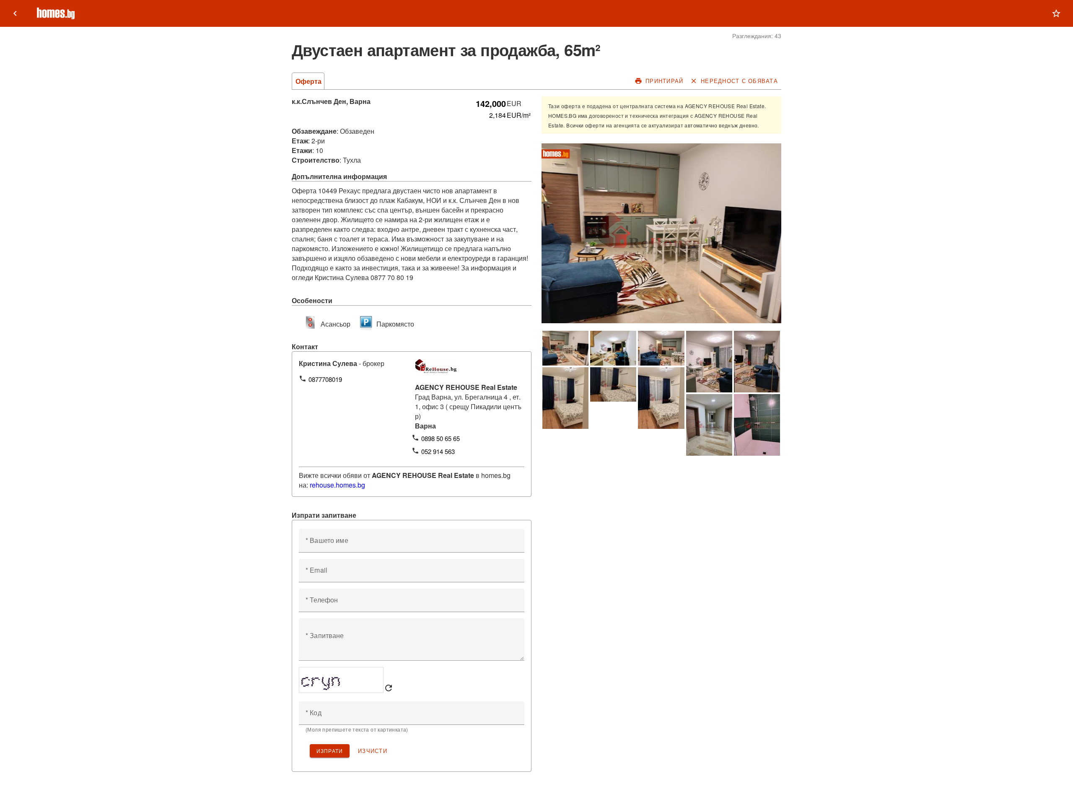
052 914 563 (438, 451)
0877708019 (325, 379)
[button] (1056, 13)
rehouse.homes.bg (337, 485)
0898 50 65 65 (440, 438)
